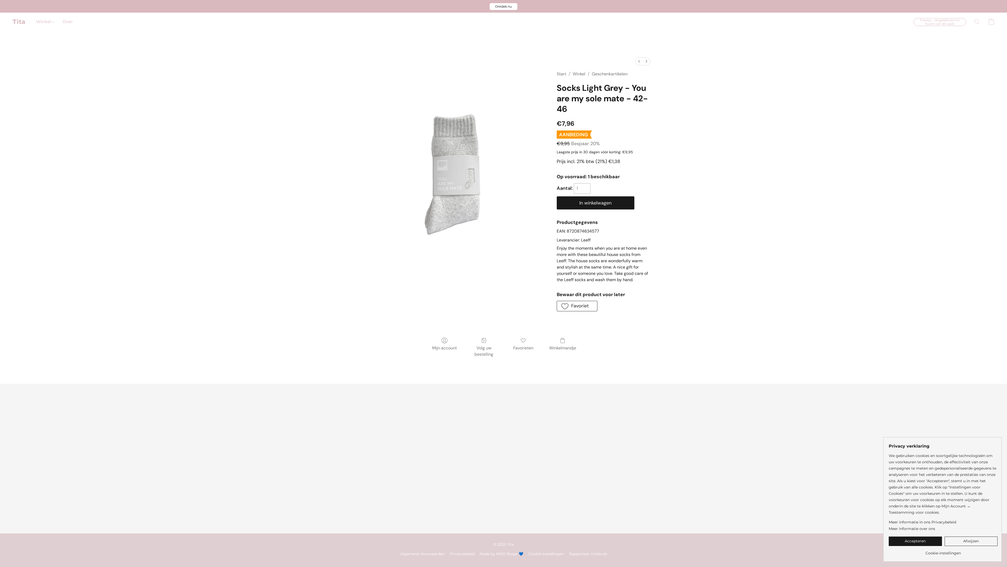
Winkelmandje (562, 348)
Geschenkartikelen (610, 74)
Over (68, 21)
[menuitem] (639, 61)
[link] (943, 551)
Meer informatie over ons (912, 528)
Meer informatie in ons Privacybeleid (922, 522)
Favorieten (523, 348)
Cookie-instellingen (546, 554)
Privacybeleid (462, 554)
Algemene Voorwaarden (422, 554)
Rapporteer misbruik (588, 554)
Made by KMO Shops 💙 (501, 554)
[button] (503, 6)
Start (561, 74)
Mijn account (444, 348)
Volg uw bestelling (483, 351)
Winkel (44, 21)
